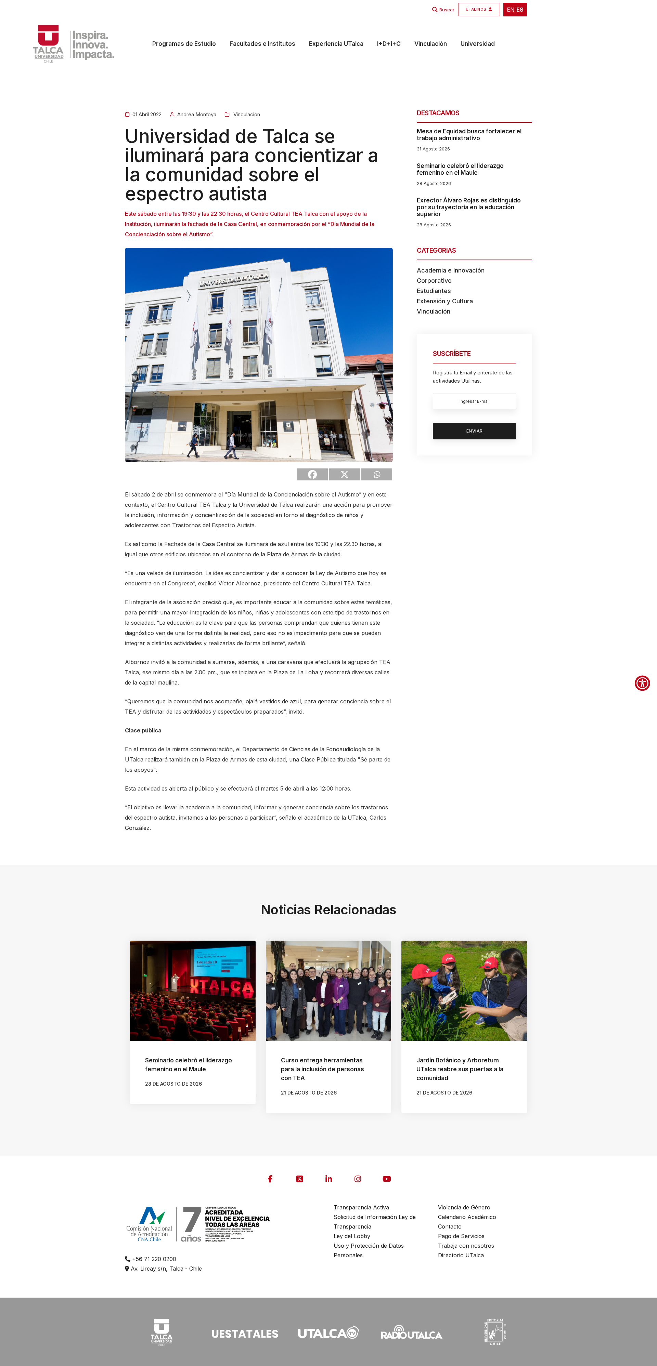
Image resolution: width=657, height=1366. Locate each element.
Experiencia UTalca (336, 43)
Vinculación (430, 43)
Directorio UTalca (461, 1255)
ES (520, 9)
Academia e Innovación (451, 270)
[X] (344, 474)
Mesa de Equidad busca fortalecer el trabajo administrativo (469, 135)
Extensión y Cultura (445, 301)
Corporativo (434, 280)
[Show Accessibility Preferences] (642, 683)
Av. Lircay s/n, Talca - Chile (165, 1268)
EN (511, 9)
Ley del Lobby (352, 1236)
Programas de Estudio (184, 43)
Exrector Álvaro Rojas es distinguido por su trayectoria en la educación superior (469, 207)
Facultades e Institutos (262, 43)
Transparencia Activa (361, 1207)
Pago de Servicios (461, 1236)
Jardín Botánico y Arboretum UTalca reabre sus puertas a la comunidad (459, 1069)
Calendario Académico (467, 1217)
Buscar (446, 9)
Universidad (478, 43)
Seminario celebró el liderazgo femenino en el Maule (460, 169)
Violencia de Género (464, 1207)
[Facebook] (312, 474)
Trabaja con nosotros (466, 1245)
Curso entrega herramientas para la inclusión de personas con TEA (322, 1069)
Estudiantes (434, 290)
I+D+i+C (389, 43)
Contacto (450, 1226)
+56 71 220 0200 (153, 1259)
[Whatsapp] (376, 474)
